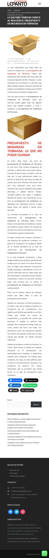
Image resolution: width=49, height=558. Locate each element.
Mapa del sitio (14, 470)
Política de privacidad (17, 476)
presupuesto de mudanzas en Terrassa (26, 63)
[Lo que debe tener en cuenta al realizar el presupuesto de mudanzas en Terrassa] (24, 44)
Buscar (9, 400)
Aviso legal (13, 473)
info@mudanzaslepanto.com (21, 491)
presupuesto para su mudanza (25, 538)
